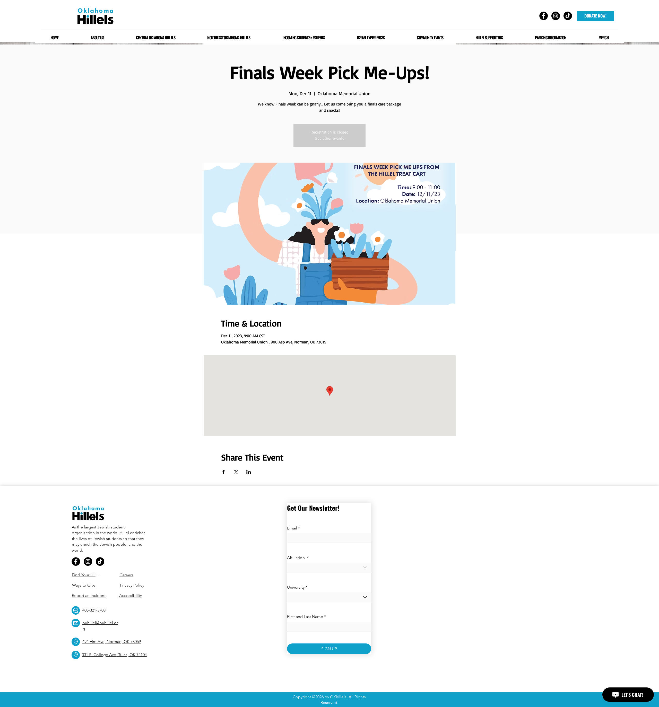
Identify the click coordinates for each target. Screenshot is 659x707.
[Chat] (76, 610)
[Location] (76, 642)
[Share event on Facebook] (223, 472)
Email (293, 528)
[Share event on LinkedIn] (248, 472)
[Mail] (76, 623)
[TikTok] (100, 561)
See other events (329, 138)
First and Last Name (306, 616)
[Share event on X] (236, 472)
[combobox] (329, 568)
